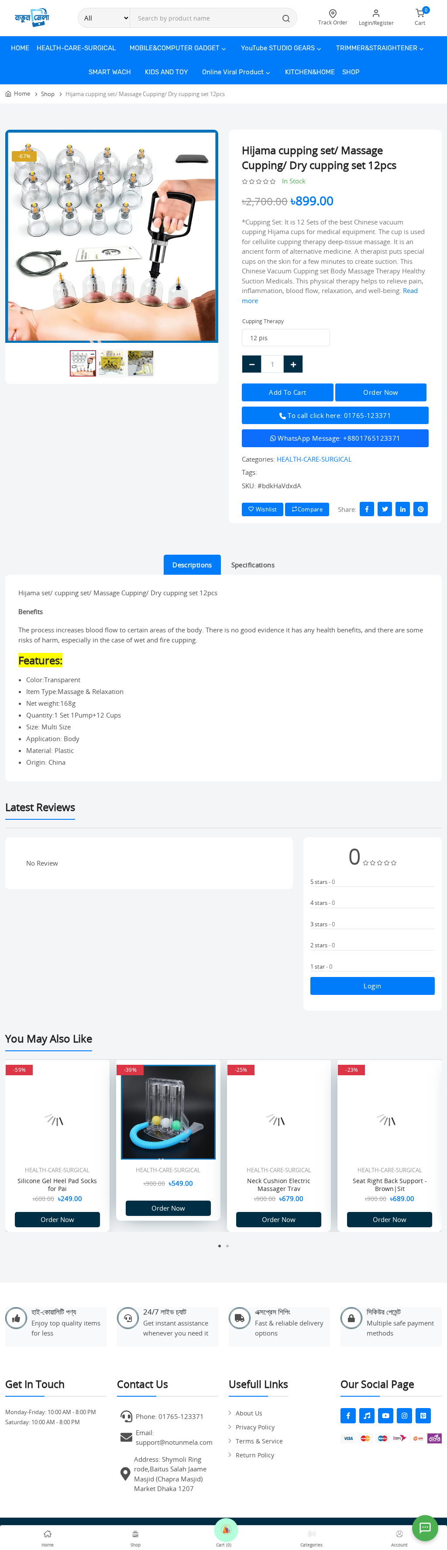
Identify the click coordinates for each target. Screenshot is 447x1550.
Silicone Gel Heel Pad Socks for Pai (57, 1184)
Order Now (57, 1219)
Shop (351, 72)
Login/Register (376, 23)
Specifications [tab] (253, 564)
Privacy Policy (255, 1427)
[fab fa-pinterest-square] (423, 1415)
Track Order (332, 22)
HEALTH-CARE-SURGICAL (314, 459)
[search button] (286, 19)
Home (20, 48)
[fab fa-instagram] (404, 1415)
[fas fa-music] (367, 1415)
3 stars (322, 924)
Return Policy (255, 1455)
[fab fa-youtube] (385, 1415)
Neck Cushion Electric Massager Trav (278, 1184)
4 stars (322, 903)
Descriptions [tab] (192, 564)
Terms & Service (259, 1441)
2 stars (322, 945)
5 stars (322, 882)
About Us (249, 1413)
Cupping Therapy (263, 321)
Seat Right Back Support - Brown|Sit (390, 1184)
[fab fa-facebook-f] (348, 1415)
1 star (321, 966)
